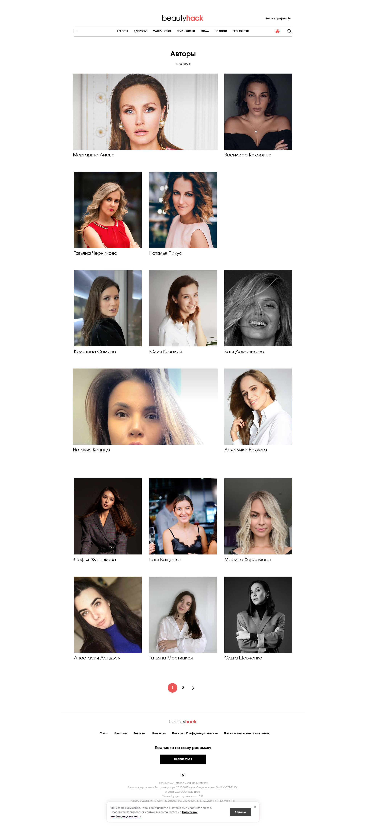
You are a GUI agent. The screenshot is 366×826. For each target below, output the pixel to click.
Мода (205, 31)
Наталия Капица (91, 450)
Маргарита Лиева (94, 155)
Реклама (139, 733)
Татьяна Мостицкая (171, 658)
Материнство (162, 31)
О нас (104, 733)
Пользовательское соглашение (247, 733)
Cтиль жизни (186, 31)
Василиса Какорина (247, 155)
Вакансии (159, 733)
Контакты (120, 733)
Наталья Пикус (165, 253)
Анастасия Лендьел (97, 658)
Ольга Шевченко (243, 658)
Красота (122, 31)
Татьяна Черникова (95, 253)
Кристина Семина (95, 351)
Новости (221, 31)
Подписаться (183, 759)
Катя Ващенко (165, 560)
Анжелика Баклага (245, 450)
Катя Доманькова (244, 351)
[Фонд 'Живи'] (277, 31)
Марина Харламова (247, 560)
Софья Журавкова (95, 560)
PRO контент (241, 31)
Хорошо (240, 812)
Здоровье (140, 31)
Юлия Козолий (165, 351)
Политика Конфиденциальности (195, 733)
